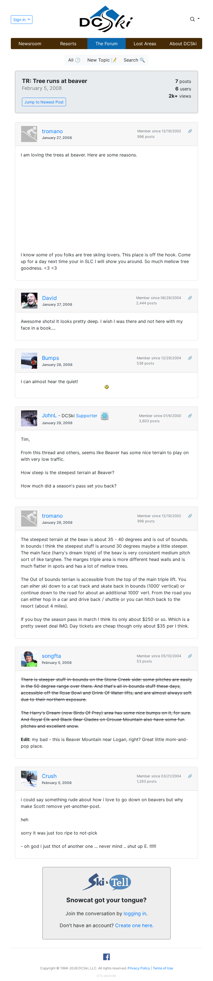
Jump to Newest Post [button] (44, 102)
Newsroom (30, 43)
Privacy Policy (139, 968)
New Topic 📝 (102, 60)
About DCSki (183, 43)
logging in (135, 913)
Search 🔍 (134, 60)
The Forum (106, 43)
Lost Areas (145, 43)
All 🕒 (74, 60)
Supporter (86, 415)
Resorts (68, 43)
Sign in (20, 19)
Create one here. (134, 925)
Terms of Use (163, 968)
